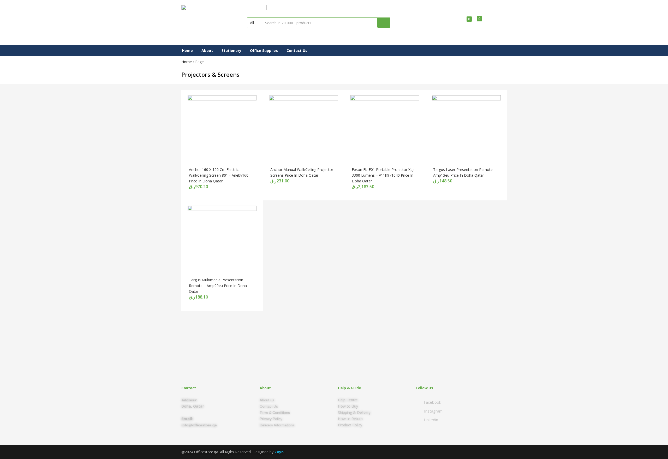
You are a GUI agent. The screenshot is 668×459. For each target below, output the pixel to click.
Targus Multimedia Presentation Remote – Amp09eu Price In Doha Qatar (218, 285)
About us (267, 400)
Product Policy (350, 424)
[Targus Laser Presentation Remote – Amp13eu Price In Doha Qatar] (466, 129)
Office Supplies (264, 50)
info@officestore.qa (199, 425)
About (207, 50)
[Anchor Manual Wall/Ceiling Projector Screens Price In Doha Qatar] (303, 129)
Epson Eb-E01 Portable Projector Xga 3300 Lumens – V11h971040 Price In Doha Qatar (383, 175)
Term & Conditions (275, 412)
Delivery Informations (277, 425)
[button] (254, 23)
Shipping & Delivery (354, 412)
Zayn (279, 451)
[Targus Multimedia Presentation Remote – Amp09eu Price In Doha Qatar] (222, 239)
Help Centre (348, 399)
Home (187, 50)
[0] (465, 23)
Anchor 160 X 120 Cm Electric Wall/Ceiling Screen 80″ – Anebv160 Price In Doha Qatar (218, 175)
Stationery (231, 50)
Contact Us (297, 50)
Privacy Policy (271, 419)
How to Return (350, 418)
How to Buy (348, 406)
